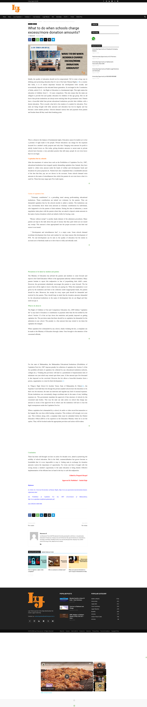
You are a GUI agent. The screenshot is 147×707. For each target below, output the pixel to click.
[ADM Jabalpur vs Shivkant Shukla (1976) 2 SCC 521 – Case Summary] (64, 616)
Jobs (53, 16)
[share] (89, 663)
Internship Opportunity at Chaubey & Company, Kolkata (105, 50)
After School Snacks (53, 664)
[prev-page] (29, 575)
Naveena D (32, 35)
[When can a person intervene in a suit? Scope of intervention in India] (78, 562)
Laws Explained (17, 16)
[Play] (100, 679)
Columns (27, 16)
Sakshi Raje (83, 480)
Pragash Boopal (81, 475)
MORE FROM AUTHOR (48, 552)
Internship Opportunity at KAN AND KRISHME (104, 76)
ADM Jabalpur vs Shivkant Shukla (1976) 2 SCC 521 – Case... (77, 616)
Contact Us (82, 631)
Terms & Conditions (105, 631)
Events (72, 16)
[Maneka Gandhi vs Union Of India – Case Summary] (64, 599)
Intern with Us (74, 631)
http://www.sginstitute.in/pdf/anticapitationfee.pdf (41, 499)
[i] (78, 82)
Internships (59, 16)
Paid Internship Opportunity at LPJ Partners (104, 56)
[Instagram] (106, 1)
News (9, 16)
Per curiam (31, 525)
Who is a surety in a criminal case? (57, 569)
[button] (145, 17)
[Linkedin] (109, 1)
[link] (43, 664)
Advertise (88, 631)
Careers (68, 631)
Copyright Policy (115, 631)
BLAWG (40, 21)
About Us (62, 631)
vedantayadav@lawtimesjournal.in (44, 616)
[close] (74, 700)
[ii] (63, 381)
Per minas (84, 525)
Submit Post (79, 16)
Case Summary (36, 16)
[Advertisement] (73, 644)
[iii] (83, 386)
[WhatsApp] (37, 39)
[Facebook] (103, 1)
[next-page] (32, 575)
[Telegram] (112, 1)
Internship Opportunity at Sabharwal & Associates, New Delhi (102, 62)
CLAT (65, 16)
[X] (115, 1)
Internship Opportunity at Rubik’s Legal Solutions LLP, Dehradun (105, 69)
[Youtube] (117, 1)
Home (4, 16)
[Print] (49, 39)
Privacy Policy (95, 631)
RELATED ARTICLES (34, 552)
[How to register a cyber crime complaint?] (37, 562)
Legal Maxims (46, 16)
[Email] (45, 39)
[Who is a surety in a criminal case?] (57, 562)
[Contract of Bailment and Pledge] (64, 608)
